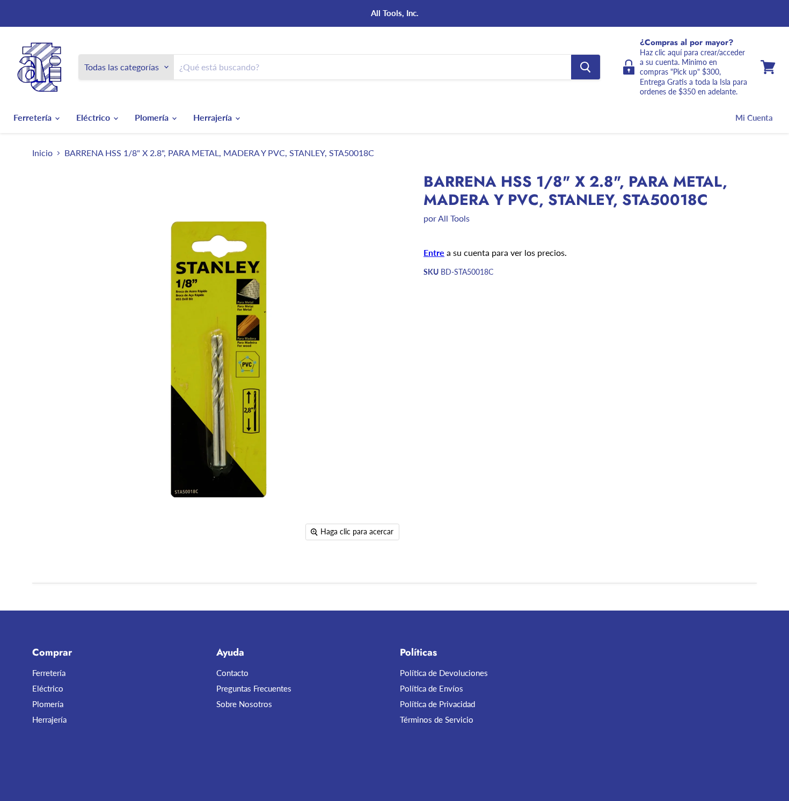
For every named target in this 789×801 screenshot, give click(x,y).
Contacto (232, 673)
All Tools (454, 218)
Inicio (42, 153)
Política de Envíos (431, 688)
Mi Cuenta (754, 117)
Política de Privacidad (437, 704)
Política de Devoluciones (444, 673)
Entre (433, 252)
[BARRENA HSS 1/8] (52, 577)
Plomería (153, 117)
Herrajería (213, 117)
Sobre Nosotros (244, 704)
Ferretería (33, 117)
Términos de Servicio (436, 719)
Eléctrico (94, 117)
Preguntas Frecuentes (253, 688)
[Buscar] (585, 67)
